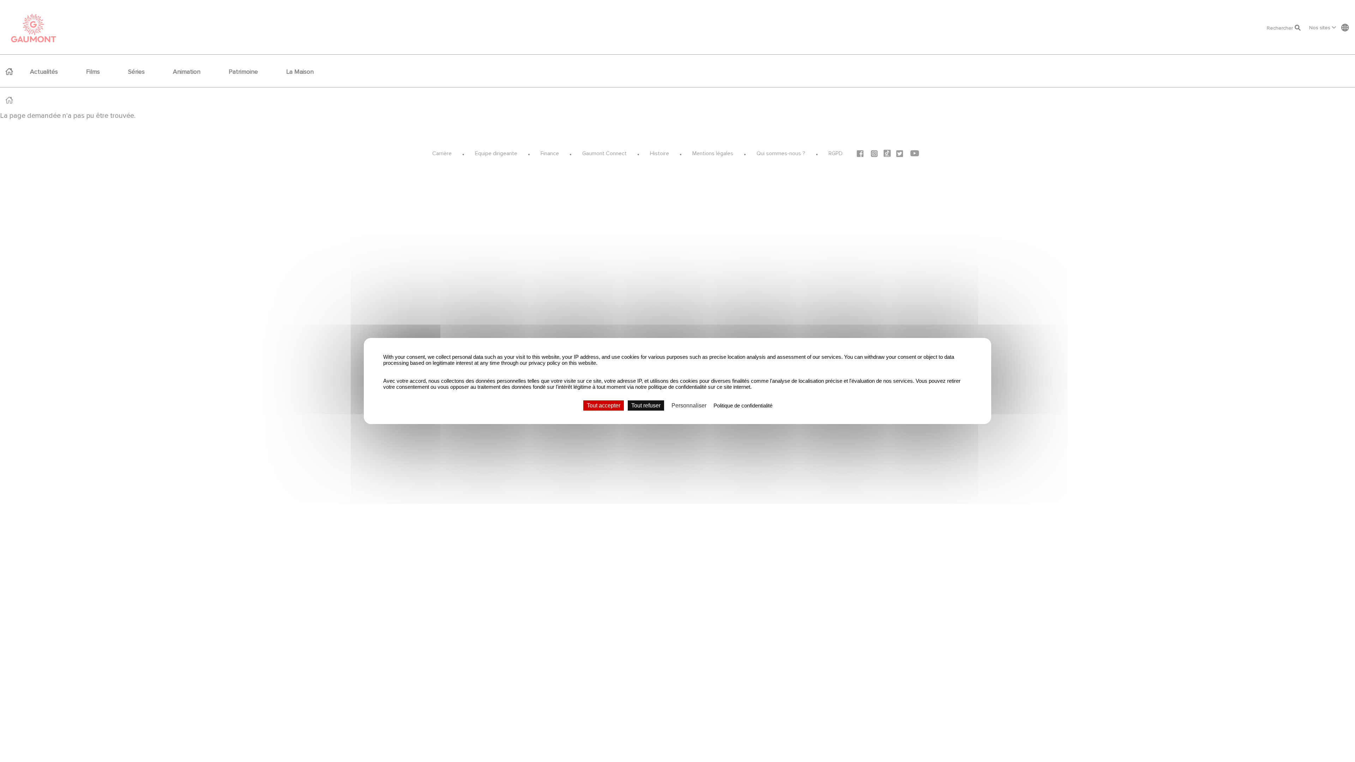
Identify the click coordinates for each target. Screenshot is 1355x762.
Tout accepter (603, 406)
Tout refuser (646, 406)
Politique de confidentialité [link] (742, 406)
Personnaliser (689, 406)
